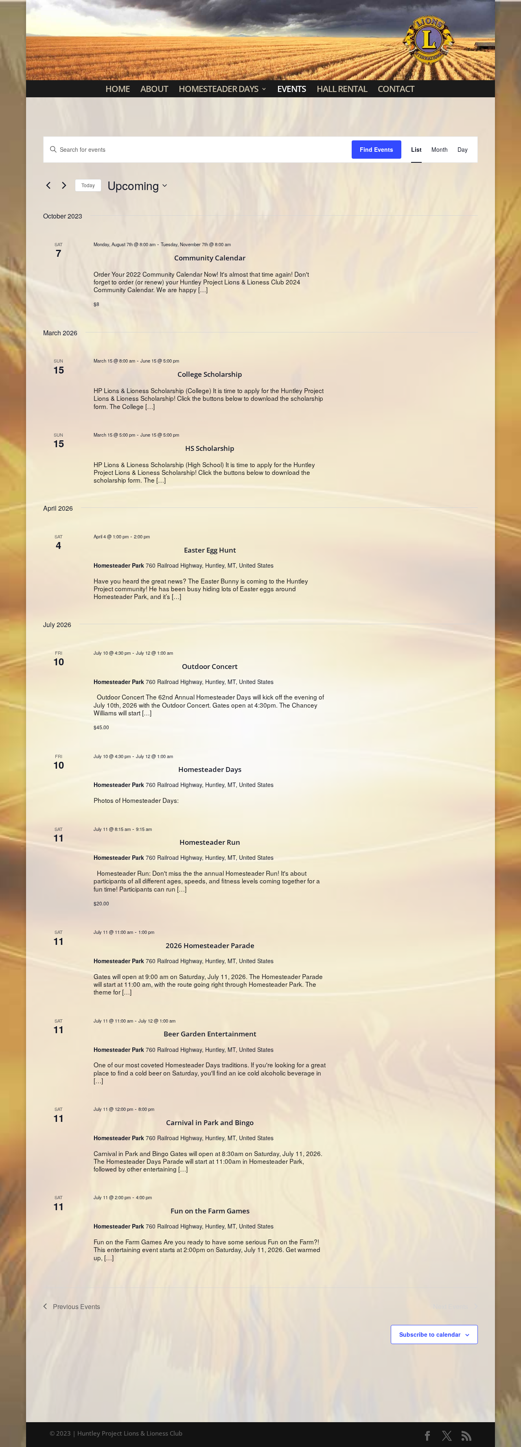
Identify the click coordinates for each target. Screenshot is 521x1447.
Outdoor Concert (210, 666)
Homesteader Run (210, 842)
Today (88, 184)
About (154, 88)
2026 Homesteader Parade (210, 945)
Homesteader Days (218, 88)
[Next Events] (64, 185)
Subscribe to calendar (429, 1334)
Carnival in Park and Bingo (210, 1122)
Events (291, 88)
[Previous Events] (48, 185)
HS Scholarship (209, 448)
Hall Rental (342, 88)
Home (117, 88)
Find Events (376, 149)
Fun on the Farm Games (210, 1210)
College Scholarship (209, 374)
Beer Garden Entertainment (210, 1033)
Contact (396, 88)
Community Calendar (209, 257)
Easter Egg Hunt (210, 550)
